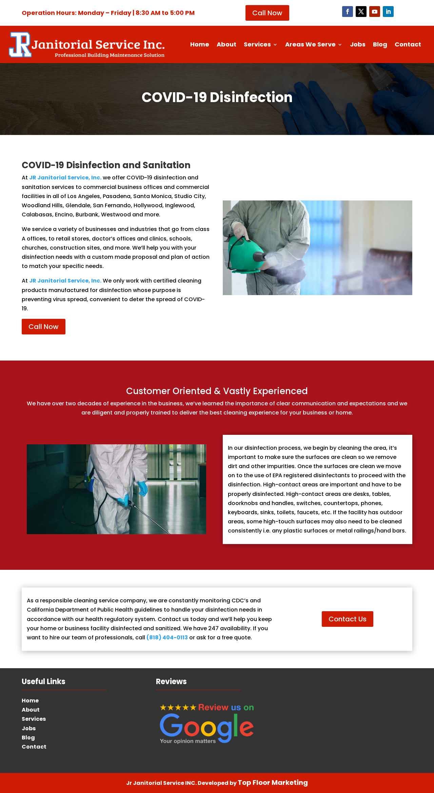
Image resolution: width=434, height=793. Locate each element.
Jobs (358, 45)
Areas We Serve (310, 45)
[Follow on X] (361, 11)
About (226, 45)
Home (199, 45)
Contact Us (348, 619)
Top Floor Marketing (273, 782)
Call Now (267, 13)
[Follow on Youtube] (374, 11)
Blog (380, 45)
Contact (408, 45)
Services (257, 45)
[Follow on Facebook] (347, 11)
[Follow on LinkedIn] (388, 11)
